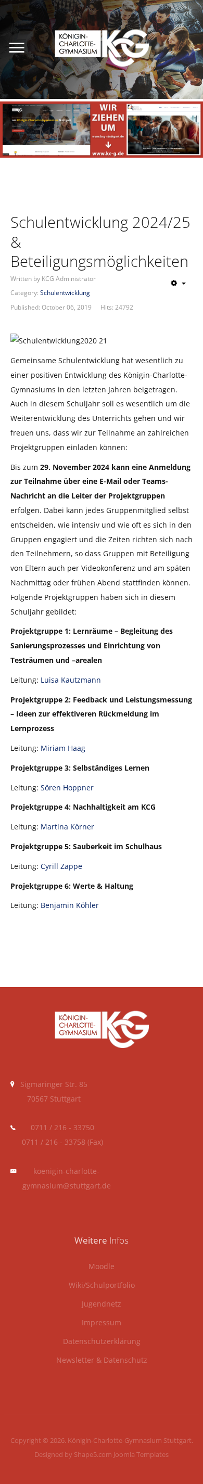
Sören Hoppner (67, 787)
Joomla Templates (141, 1454)
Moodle (101, 1266)
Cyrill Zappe (61, 866)
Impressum (101, 1323)
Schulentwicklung (65, 292)
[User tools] (178, 283)
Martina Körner (67, 826)
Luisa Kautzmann (71, 680)
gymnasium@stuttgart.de (66, 1186)
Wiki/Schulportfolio (102, 1285)
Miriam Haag (63, 748)
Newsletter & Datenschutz (101, 1360)
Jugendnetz (101, 1304)
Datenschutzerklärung (102, 1341)
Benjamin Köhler (70, 905)
